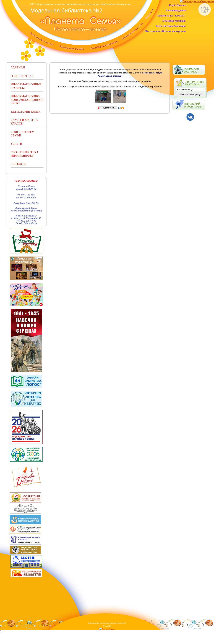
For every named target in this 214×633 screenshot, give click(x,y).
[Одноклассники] (122, 108)
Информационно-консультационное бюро (27, 100)
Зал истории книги (25, 111)
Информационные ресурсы (26, 86)
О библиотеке (22, 76)
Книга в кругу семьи (22, 133)
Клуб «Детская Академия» (171, 26)
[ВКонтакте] (119, 108)
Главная (18, 67)
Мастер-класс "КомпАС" (171, 15)
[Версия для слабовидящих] (197, 1)
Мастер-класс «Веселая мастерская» (165, 31)
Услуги (16, 143)
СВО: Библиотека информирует (25, 154)
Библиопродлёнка (176, 10)
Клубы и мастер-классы (24, 121)
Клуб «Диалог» (177, 5)
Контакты (18, 164)
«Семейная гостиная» (174, 20)
